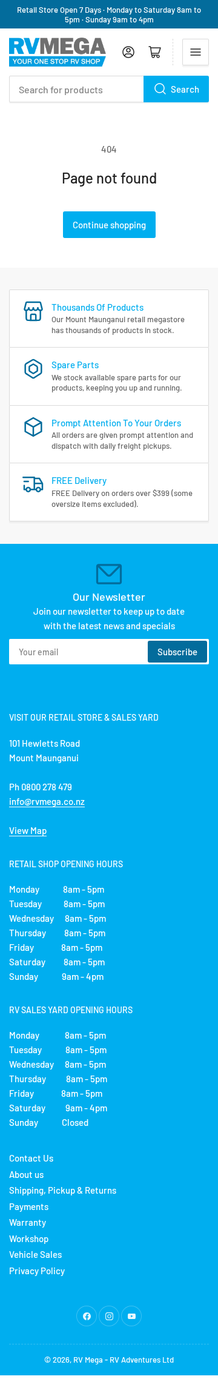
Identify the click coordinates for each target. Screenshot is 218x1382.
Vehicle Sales (35, 1254)
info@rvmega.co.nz (47, 801)
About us (26, 1174)
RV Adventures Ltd (142, 1359)
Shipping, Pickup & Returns (62, 1190)
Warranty (27, 1222)
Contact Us (31, 1157)
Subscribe (177, 651)
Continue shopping (109, 224)
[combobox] (109, 89)
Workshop (28, 1238)
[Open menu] (195, 52)
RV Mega (88, 1359)
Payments (28, 1206)
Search (185, 89)
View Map (28, 830)
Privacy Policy (37, 1270)
